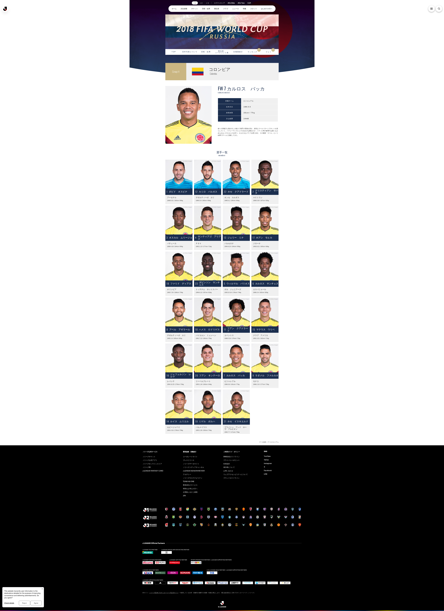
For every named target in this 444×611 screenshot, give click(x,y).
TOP (174, 52)
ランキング (254, 51)
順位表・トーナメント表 (222, 52)
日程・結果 (206, 52)
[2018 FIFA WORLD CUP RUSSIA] (222, 31)
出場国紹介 (238, 52)
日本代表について (189, 52)
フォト (270, 51)
